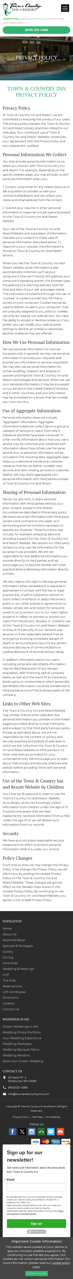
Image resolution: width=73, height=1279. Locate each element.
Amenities (10, 963)
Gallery (8, 951)
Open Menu (65, 8)
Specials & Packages (18, 946)
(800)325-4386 (18, 1087)
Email (10, 1179)
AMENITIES (25, 19)
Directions (10, 997)
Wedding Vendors (16, 1055)
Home (7, 928)
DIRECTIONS (8, 23)
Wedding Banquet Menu (21, 1049)
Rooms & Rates (14, 940)
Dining (8, 957)
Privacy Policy (21, 1116)
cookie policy (61, 1263)
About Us (9, 934)
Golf (6, 974)
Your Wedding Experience (22, 1038)
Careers (8, 1003)
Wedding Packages (17, 1043)
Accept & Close (36, 1273)
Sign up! (36, 1223)
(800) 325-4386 (36, 30)
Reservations (12, 986)
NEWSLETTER (38, 19)
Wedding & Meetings (18, 969)
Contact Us (11, 1009)
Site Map (37, 1116)
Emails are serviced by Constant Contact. (35, 1212)
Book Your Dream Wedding (23, 1061)
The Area (9, 980)
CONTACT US (21, 23)
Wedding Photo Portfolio (22, 1032)
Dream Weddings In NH (20, 1026)
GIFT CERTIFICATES (54, 19)
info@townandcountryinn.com (28, 1094)
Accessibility (53, 1116)
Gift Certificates (14, 992)
